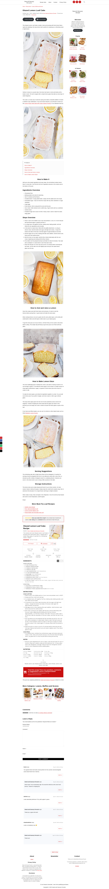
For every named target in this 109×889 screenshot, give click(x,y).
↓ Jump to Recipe (28, 19)
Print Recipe (31, 543)
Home (24, 6)
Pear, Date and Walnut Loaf (31, 508)
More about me (77, 30)
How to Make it (28, 165)
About (49, 2)
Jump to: (28, 162)
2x (60, 560)
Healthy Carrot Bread (30, 507)
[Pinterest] (77, 2)
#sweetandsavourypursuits (34, 674)
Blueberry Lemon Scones (32, 413)
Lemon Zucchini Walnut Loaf (31, 510)
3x (62, 560)
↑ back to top (54, 852)
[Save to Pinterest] (1, 438)
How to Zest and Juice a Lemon (32, 172)
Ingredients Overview (30, 167)
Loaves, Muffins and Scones (37, 6)
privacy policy (39, 870)
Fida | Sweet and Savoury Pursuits (35, 531)
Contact (55, 2)
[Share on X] (1, 443)
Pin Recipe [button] (44, 543)
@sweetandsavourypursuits (39, 673)
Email (24, 753)
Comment (25, 729)
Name (24, 748)
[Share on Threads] (1, 451)
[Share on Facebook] (1, 440)
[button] (23, 540)
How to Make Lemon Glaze (31, 174)
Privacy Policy (63, 2)
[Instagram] (80, 2)
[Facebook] (74, 2)
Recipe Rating (26, 724)
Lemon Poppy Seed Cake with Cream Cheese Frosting (38, 103)
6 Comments (33, 14)
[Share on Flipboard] (1, 448)
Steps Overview (28, 170)
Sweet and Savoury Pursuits (47, 680)
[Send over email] (1, 445)
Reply (60, 775)
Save (54, 543)
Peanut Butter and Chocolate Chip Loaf (34, 512)
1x (57, 560)
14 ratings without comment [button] (45, 712)
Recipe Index (43, 2)
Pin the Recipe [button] (42, 19)
